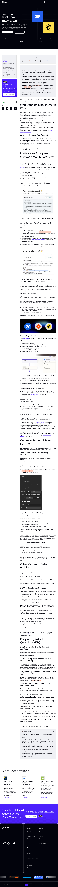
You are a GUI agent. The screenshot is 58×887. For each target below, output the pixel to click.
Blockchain (41, 836)
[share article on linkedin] (7, 108)
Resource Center (5, 10)
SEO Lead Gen (29, 838)
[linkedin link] (53, 731)
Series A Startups (42, 843)
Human (26, 884)
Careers (28, 867)
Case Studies (29, 865)
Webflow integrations (25, 634)
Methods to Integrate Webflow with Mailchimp (8, 68)
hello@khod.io (9, 843)
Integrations (11, 10)
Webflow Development (31, 831)
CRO (28, 843)
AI (39, 831)
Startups (40, 838)
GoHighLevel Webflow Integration (8, 783)
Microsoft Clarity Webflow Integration (28, 783)
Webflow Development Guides (32, 858)
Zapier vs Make (34, 394)
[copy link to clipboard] (3, 108)
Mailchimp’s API (40, 422)
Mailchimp (22, 167)
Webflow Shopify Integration (47, 782)
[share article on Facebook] (15, 108)
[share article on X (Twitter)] (11, 108)
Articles (28, 851)
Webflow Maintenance (31, 836)
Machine (31, 884)
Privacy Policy (52, 884)
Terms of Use (46, 884)
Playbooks (29, 853)
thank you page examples (38, 239)
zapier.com (26, 338)
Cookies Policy (40, 884)
